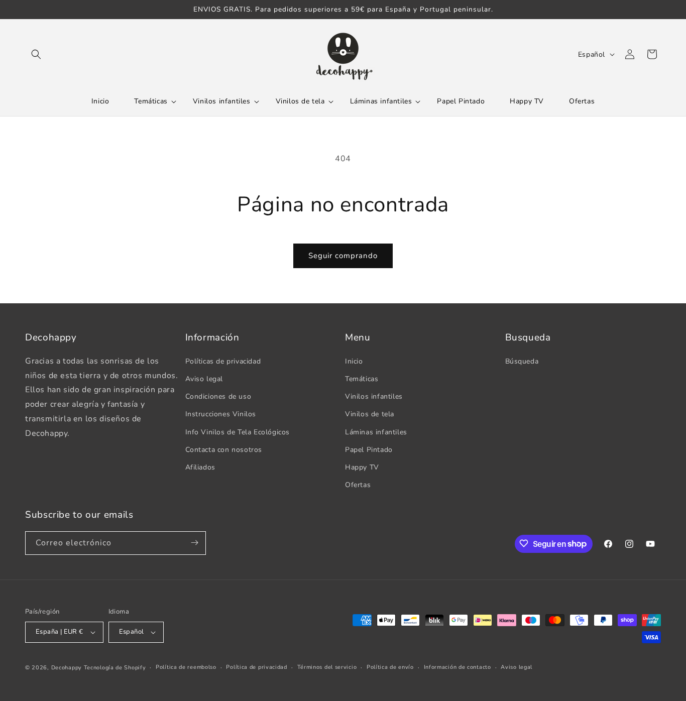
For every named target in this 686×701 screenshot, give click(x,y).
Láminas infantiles (376, 431)
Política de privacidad (256, 667)
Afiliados (200, 467)
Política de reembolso (186, 667)
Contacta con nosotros (224, 449)
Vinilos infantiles (374, 396)
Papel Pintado (369, 449)
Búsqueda (522, 361)
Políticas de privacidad (223, 361)
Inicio (354, 361)
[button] (36, 54)
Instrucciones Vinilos (221, 414)
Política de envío (390, 667)
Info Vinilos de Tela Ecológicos (237, 431)
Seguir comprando (343, 256)
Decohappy (66, 667)
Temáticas (361, 378)
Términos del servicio (327, 667)
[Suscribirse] (194, 542)
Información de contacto (457, 667)
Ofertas (358, 484)
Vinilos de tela (369, 414)
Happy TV (362, 467)
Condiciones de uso (218, 396)
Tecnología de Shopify (115, 667)
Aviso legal (204, 378)
